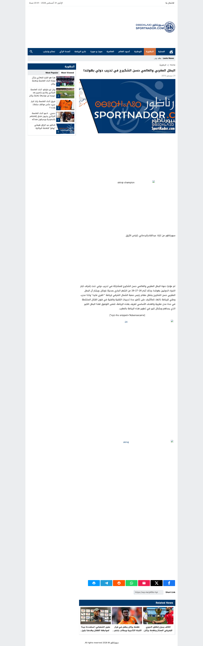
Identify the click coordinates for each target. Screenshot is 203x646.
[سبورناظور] (155, 27)
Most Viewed (67, 73)
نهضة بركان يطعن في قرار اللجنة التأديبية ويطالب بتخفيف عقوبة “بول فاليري (127, 630)
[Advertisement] (82, 27)
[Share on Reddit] (119, 583)
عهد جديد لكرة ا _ (153, 58)
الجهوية (150, 51)
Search (31, 51)
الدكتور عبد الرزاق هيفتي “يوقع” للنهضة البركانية (44, 126)
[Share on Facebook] (169, 583)
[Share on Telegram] (106, 583)
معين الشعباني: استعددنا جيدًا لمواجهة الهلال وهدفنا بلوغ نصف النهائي (95, 630)
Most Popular (52, 73)
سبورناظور (114, 643)
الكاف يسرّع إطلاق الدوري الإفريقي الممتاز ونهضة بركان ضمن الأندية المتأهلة (158, 630)
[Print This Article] (94, 583)
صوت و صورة (96, 51)
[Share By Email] (144, 583)
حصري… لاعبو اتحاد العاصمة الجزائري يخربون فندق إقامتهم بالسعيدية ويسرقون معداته (42, 116)
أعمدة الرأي (64, 51)
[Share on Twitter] (156, 583)
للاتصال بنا (170, 3)
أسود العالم (124, 51)
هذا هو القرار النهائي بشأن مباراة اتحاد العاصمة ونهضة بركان (43, 81)
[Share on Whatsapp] (131, 583)
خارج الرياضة (80, 51)
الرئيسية (171, 52)
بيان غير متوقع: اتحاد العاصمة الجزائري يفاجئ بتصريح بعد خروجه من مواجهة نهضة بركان (42, 93)
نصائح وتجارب (49, 51)
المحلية (161, 51)
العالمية (110, 51)
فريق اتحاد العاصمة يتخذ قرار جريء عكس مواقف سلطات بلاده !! (43, 104)
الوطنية (138, 51)
